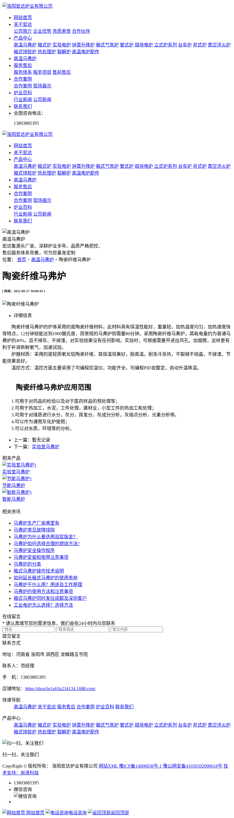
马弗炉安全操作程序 (34, 550)
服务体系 (23, 72)
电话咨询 (77, 812)
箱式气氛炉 (107, 44)
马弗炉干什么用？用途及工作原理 (48, 584)
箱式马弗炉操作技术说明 (39, 570)
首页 (21, 259)
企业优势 (42, 31)
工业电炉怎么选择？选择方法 (43, 605)
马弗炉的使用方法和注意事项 (43, 591)
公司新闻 (42, 99)
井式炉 (200, 44)
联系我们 (23, 106)
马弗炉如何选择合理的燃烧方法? (47, 543)
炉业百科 (23, 92)
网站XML (108, 766)
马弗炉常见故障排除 (34, 529)
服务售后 (23, 65)
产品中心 (23, 38)
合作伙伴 (81, 31)
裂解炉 (64, 51)
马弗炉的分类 (27, 564)
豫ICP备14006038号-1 (140, 766)
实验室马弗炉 (45, 446)
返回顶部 (120, 812)
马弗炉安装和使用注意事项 (41, 557)
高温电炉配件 (85, 51)
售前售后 (62, 72)
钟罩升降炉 (83, 44)
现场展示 (42, 85)
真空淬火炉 (219, 44)
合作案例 (23, 79)
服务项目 (42, 72)
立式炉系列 (165, 44)
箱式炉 (44, 44)
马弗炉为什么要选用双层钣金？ (46, 536)
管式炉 (127, 44)
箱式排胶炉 (25, 51)
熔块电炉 (144, 44)
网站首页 (23, 17)
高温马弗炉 (25, 44)
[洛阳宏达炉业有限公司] (27, 6)
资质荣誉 (62, 31)
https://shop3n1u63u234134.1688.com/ (60, 688)
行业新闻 (23, 99)
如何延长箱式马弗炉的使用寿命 (46, 577)
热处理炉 (47, 51)
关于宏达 (23, 24)
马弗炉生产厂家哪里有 (36, 523)
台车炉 (185, 44)
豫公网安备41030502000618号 (192, 766)
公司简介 (23, 31)
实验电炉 (62, 44)
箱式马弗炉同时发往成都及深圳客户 (50, 598)
